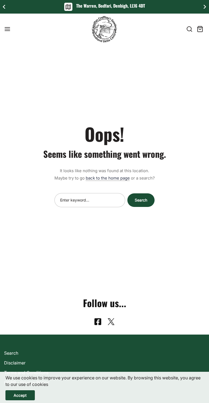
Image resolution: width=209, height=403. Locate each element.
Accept (20, 395)
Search (141, 200)
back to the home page (108, 178)
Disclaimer (15, 363)
